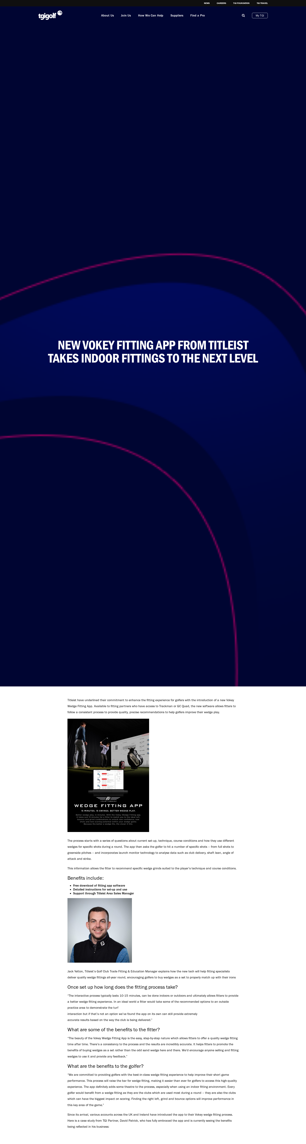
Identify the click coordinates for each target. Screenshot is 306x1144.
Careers (221, 3)
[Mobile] (243, 15)
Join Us (126, 15)
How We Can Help (150, 15)
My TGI (260, 15)
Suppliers (177, 15)
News (207, 3)
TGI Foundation (241, 3)
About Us (107, 15)
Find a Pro (197, 15)
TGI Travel (262, 3)
